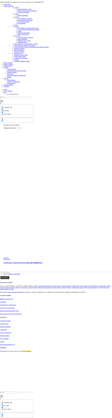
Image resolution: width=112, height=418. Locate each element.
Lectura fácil (3, 329)
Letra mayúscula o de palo (25, 18)
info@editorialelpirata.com (7, 344)
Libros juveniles (8, 63)
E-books (16, 59)
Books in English (8, 64)
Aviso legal (67, 389)
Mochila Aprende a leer (6, 299)
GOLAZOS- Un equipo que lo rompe (28, 28)
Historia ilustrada (22, 39)
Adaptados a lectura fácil (21, 55)
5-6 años (16, 17)
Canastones (3, 302)
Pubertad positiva (22, 42)
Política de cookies (104, 389)
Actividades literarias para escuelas (16, 70)
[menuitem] (58, 89)
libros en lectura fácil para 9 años (47, 287)
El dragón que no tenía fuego (8, 305)
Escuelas (6, 67)
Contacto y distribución (13, 81)
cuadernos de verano (77, 287)
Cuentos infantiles (8, 6)
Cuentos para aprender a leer (46, 286)
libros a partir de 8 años (30, 287)
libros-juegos (58, 286)
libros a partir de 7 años (17, 287)
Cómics (20, 31)
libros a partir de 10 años (63, 287)
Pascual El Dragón (19, 51)
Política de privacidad (77, 389)
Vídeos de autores (12, 72)
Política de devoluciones (91, 389)
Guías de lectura (11, 69)
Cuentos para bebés (5, 321)
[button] (5, 89)
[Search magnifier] (1, 101)
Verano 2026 (7, 4)
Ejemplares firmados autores (22, 61)
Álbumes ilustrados (23, 15)
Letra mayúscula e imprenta (25, 20)
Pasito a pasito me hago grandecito (27, 10)
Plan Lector (10, 74)
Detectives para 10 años (24, 40)
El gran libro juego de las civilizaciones (11, 314)
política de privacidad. (14, 274)
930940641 (3, 347)
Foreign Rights (11, 80)
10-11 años (17, 36)
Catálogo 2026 (8, 66)
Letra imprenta (22, 23)
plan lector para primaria (15, 292)
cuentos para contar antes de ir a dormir (83, 286)
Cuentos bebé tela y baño (24, 9)
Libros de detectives (5, 332)
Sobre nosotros (11, 83)
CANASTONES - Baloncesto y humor (28, 29)
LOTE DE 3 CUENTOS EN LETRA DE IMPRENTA (23, 263)
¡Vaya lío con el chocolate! (7, 308)
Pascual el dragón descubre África (9, 311)
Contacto (6, 78)
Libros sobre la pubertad (90, 287)
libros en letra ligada (100, 286)
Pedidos (9, 77)
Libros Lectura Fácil (23, 34)
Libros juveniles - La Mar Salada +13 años (26, 44)
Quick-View (7, 259)
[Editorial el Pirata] (56, 8)
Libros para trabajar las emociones (16, 75)
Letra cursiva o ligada (23, 22)
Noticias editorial (8, 85)
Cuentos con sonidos (23, 12)
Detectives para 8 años (24, 33)
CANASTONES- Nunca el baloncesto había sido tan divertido (31, 47)
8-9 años (16, 26)
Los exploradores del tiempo (25, 37)
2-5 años (16, 14)
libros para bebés (66, 286)
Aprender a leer (18, 53)
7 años (16, 25)
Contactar (59, 389)
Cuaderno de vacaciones (20, 58)
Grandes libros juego (19, 56)
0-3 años (16, 7)
